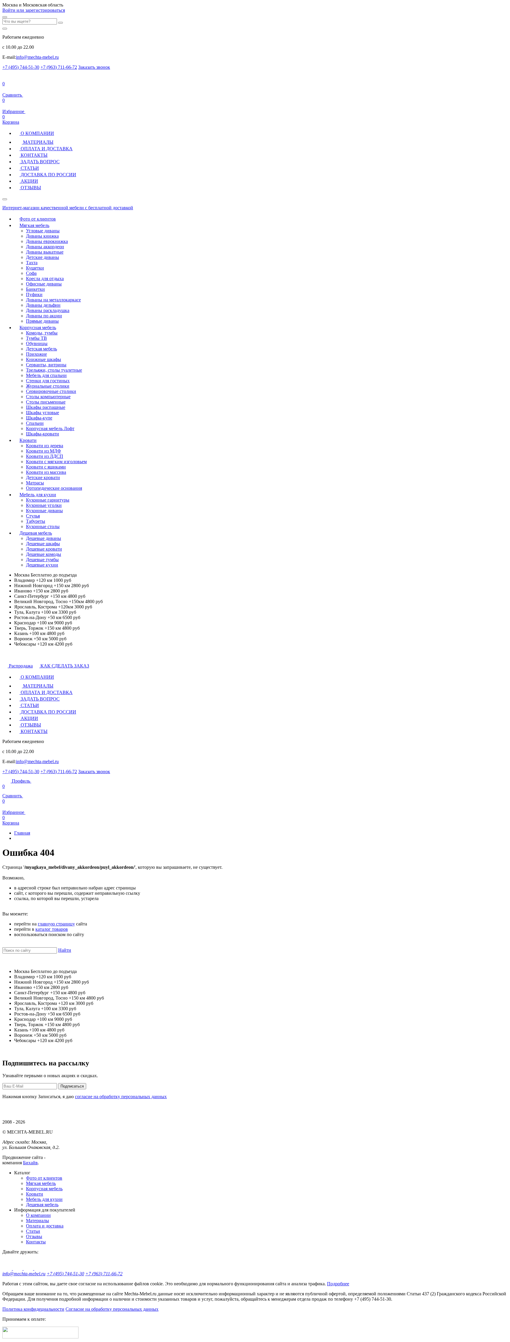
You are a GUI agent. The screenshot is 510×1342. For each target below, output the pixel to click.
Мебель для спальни (46, 375)
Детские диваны (42, 257)
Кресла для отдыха (45, 278)
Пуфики (34, 294)
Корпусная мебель (37, 327)
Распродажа (20, 665)
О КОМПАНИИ (36, 133)
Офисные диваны (44, 283)
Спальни (35, 423)
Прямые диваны (42, 321)
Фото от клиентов (37, 218)
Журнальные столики (47, 385)
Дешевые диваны (43, 538)
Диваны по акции (44, 315)
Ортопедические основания (54, 488)
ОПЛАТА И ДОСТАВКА (46, 148)
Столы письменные (46, 401)
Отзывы (34, 1236)
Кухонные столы (43, 526)
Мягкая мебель (34, 225)
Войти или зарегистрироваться (33, 10)
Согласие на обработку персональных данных (112, 1309)
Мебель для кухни (37, 494)
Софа (31, 273)
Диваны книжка (42, 236)
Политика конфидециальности (33, 1309)
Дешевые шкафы (43, 543)
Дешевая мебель (35, 533)
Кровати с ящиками (46, 466)
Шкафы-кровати (42, 433)
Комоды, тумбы (42, 332)
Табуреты (35, 521)
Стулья (33, 515)
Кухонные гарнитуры (47, 499)
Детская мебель (41, 348)
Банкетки (35, 289)
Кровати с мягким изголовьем (56, 461)
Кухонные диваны (44, 510)
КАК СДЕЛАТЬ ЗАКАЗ (64, 665)
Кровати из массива (46, 472)
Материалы (37, 1220)
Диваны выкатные (44, 251)
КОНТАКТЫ (33, 155)
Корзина (10, 119)
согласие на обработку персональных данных (121, 1096)
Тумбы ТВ (36, 338)
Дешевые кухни (42, 564)
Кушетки (35, 267)
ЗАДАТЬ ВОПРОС (39, 161)
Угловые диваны (43, 230)
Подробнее (338, 1283)
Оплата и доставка (44, 1225)
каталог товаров (51, 929)
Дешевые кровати (44, 548)
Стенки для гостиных (48, 380)
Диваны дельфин (43, 305)
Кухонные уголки (44, 505)
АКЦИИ (28, 181)
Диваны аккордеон (45, 246)
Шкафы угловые (42, 412)
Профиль (21, 780)
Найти (64, 950)
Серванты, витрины (46, 364)
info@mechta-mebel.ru (37, 57)
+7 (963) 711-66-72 (58, 67)
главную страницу (56, 923)
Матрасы (35, 482)
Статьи (33, 1231)
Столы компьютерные (48, 396)
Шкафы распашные (45, 407)
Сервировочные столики (51, 391)
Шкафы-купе (39, 417)
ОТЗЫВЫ (30, 187)
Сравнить (12, 791)
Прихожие (36, 354)
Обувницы (37, 343)
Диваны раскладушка (47, 310)
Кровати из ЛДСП (44, 456)
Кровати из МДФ (43, 450)
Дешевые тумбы (42, 559)
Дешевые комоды (43, 554)
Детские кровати (43, 477)
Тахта (31, 262)
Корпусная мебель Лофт (50, 428)
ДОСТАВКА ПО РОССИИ (47, 174)
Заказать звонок (94, 67)
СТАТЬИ (29, 168)
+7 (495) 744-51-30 (20, 67)
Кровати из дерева (44, 445)
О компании (38, 1215)
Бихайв (30, 1162)
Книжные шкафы (43, 359)
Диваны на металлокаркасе (53, 299)
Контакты (36, 1241)
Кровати (28, 440)
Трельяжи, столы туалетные (54, 370)
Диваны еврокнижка (47, 241)
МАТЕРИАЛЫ (37, 142)
